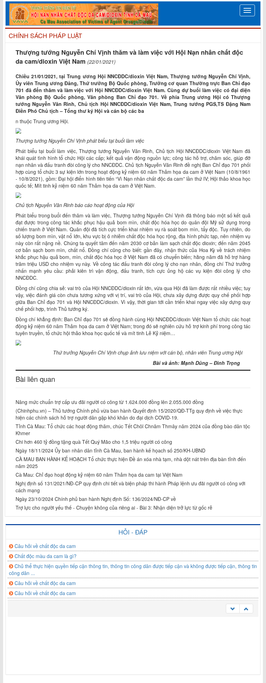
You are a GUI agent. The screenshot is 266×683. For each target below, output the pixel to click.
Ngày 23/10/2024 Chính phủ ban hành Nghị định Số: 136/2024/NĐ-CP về (96, 498)
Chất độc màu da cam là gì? (46, 555)
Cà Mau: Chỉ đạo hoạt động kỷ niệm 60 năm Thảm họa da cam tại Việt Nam (99, 474)
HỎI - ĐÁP (133, 531)
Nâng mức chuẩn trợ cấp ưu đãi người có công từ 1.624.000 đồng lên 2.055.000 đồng (110, 401)
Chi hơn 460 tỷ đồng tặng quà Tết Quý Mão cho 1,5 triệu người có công (94, 441)
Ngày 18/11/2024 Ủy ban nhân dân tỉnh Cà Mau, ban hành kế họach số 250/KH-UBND (110, 450)
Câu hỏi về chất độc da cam (45, 545)
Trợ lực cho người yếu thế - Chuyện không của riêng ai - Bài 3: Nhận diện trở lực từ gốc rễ (114, 507)
